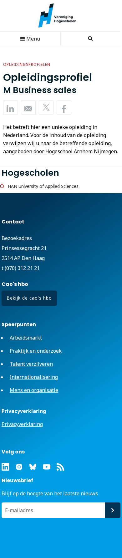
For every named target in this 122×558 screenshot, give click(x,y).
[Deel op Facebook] (64, 107)
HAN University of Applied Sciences (43, 186)
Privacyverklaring (22, 424)
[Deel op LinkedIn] (10, 107)
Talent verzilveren (31, 363)
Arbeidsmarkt (26, 337)
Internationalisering (34, 377)
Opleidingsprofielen (26, 64)
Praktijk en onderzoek (36, 350)
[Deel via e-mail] (28, 107)
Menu (32, 38)
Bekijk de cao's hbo (29, 298)
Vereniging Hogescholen (60, 15)
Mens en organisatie (34, 390)
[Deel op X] (46, 107)
